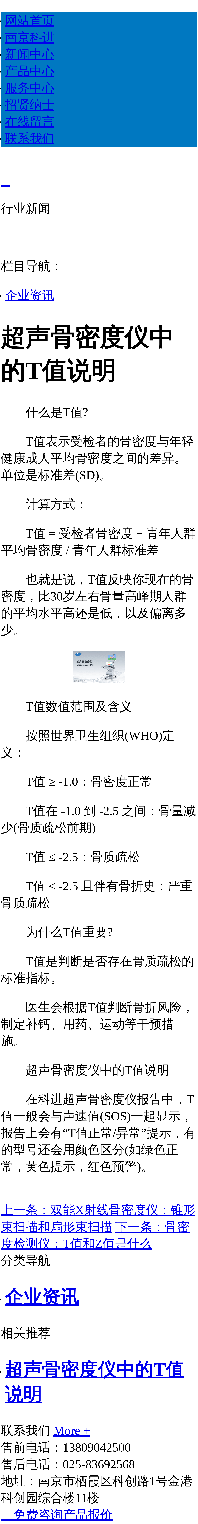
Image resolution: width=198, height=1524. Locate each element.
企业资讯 (29, 295)
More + (71, 1430)
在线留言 (29, 121)
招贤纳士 (29, 105)
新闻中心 (29, 54)
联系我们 (29, 138)
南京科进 (29, 37)
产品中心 (29, 71)
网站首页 (29, 21)
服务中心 (29, 88)
